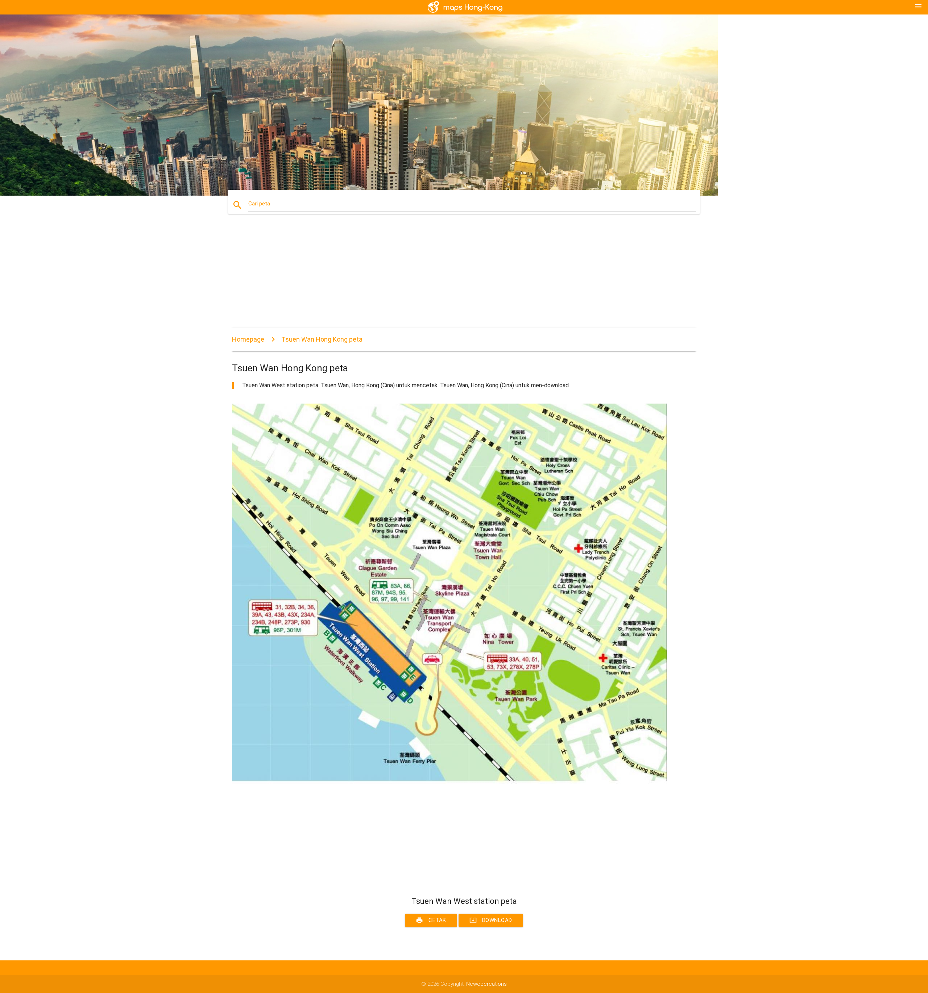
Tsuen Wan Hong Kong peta (321, 339)
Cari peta (259, 203)
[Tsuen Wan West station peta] (449, 782)
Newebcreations (486, 984)
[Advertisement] (449, 277)
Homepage (248, 339)
